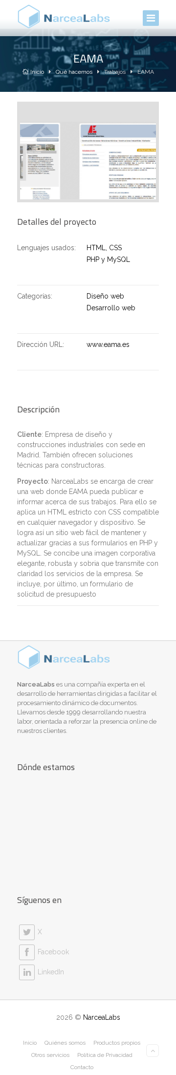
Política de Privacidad (104, 1055)
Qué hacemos (74, 71)
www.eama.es (108, 344)
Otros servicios (50, 1055)
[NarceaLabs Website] (64, 16)
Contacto (81, 1067)
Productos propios (116, 1042)
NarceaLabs (101, 1017)
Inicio (37, 71)
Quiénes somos (65, 1042)
